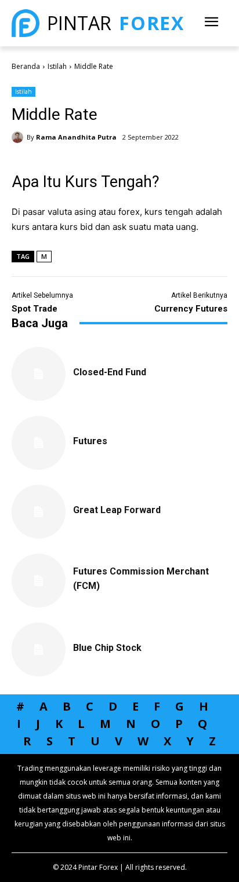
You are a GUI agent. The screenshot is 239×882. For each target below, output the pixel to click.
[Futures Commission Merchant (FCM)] (39, 580)
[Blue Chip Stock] (39, 649)
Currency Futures (190, 308)
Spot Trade (34, 308)
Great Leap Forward (117, 509)
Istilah (57, 66)
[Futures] (39, 443)
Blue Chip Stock (107, 647)
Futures (90, 441)
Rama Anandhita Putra (76, 137)
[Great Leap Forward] (39, 512)
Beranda (26, 66)
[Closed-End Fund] (39, 374)
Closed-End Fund (109, 372)
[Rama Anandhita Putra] (19, 137)
